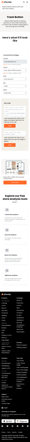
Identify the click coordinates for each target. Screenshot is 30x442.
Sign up (5, 64)
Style (4, 76)
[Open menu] (27, 2)
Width (5, 90)
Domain (5, 58)
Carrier (5, 67)
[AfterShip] (7, 2)
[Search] (24, 2)
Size (4, 83)
